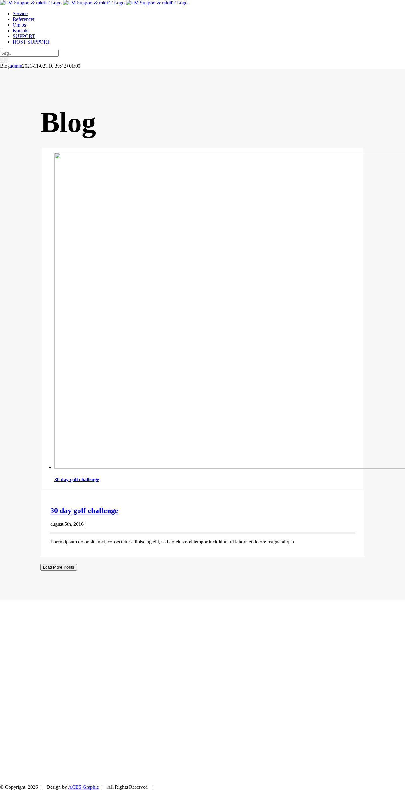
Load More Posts (58, 567)
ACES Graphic (83, 787)
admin (16, 66)
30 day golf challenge (76, 479)
